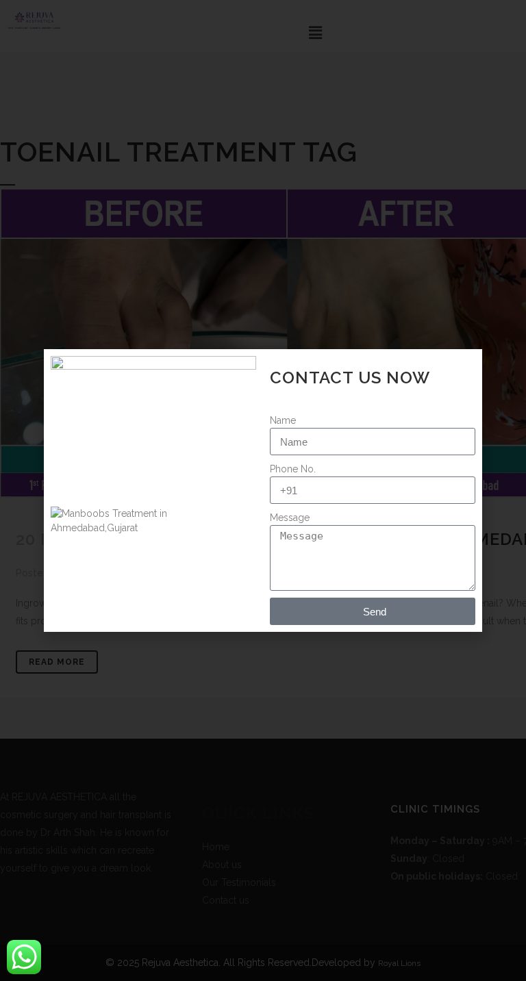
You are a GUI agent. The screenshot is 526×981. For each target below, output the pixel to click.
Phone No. (293, 468)
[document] (263, 490)
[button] (464, 368)
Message (290, 517)
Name (283, 420)
